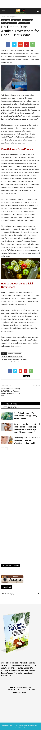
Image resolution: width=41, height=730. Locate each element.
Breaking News (6, 20)
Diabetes (30, 20)
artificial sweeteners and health (12, 356)
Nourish (14, 23)
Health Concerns (16, 20)
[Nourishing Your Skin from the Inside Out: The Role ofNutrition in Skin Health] (7, 440)
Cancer (24, 20)
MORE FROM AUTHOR (11, 407)
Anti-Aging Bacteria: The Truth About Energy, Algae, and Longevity (25, 416)
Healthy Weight (6, 23)
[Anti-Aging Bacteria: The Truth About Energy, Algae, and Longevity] (7, 416)
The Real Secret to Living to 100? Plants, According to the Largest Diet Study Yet (10, 392)
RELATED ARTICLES (10, 404)
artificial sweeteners (14, 353)
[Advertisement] (20, 4)
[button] (38, 11)
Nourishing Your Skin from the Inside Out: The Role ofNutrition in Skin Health (27, 440)
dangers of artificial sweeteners (12, 362)
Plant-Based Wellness (23, 23)
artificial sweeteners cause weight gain (14, 359)
